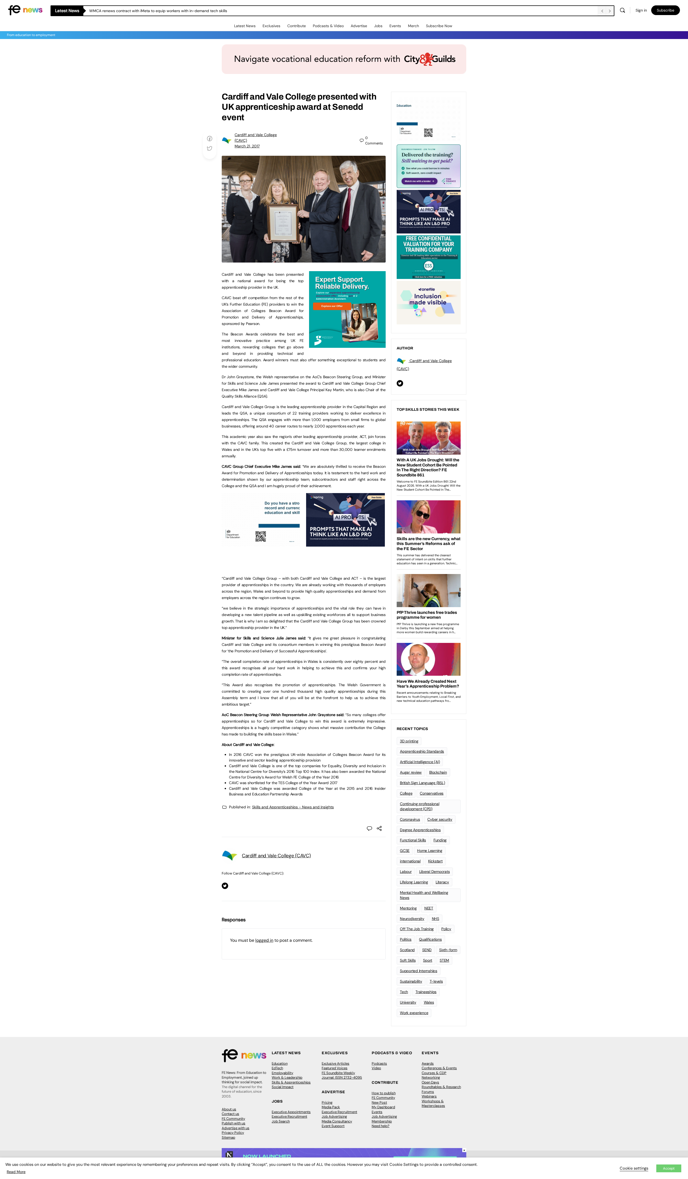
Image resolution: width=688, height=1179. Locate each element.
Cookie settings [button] (634, 1168)
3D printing (409, 741)
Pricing (327, 1102)
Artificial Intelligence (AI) (420, 761)
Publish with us (233, 1123)
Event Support (333, 1126)
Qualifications (430, 939)
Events (395, 25)
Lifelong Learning (414, 882)
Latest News (245, 25)
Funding (440, 840)
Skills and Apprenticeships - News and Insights (293, 807)
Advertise (359, 25)
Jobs (378, 25)
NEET (428, 908)
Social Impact (282, 1087)
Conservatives (431, 793)
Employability (282, 1073)
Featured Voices (334, 1068)
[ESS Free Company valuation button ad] (429, 256)
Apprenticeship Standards (422, 751)
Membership (382, 1121)
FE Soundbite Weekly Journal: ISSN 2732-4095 (342, 1075)
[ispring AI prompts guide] (345, 543)
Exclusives (271, 25)
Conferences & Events (439, 1068)
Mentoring (408, 908)
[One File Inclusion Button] (429, 302)
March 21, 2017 (247, 146)
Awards (428, 1063)
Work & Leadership (287, 1077)
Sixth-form (448, 949)
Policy (446, 928)
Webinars (429, 1096)
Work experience (414, 1012)
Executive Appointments (291, 1112)
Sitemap (228, 1137)
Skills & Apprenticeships (291, 1082)
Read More (16, 1171)
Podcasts (379, 1063)
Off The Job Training (417, 928)
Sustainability (411, 981)
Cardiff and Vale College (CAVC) (276, 855)
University (408, 1002)
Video (376, 1068)
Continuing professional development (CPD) (419, 806)
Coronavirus (410, 819)
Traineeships (425, 991)
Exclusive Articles (335, 1063)
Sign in (641, 10)
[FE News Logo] (25, 10)
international (410, 861)
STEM (444, 960)
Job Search (281, 1121)
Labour (406, 871)
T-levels (436, 981)
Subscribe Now (439, 25)
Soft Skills (407, 960)
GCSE (405, 850)
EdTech (277, 1068)
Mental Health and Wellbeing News (424, 895)
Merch (413, 25)
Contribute (296, 25)
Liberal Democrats (434, 871)
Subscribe (665, 10)
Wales (429, 1002)
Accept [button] (669, 1168)
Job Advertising (334, 1116)
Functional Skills (413, 840)
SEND (427, 949)
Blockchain (438, 772)
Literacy (442, 882)
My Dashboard (383, 1107)
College (406, 793)
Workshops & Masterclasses (433, 1103)
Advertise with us (235, 1128)
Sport (427, 960)
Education (280, 1063)
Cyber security (439, 819)
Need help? (380, 1126)
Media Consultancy (337, 1121)
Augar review (411, 772)
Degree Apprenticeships (420, 829)
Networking (431, 1077)
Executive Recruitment (289, 1116)
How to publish (384, 1093)
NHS (435, 918)
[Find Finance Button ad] (429, 165)
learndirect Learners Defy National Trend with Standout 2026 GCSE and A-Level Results (165, 10)
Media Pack (331, 1107)
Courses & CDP (434, 1073)
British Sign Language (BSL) (422, 782)
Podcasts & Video (328, 25)
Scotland (407, 949)
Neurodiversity (412, 918)
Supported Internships (418, 970)
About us (229, 1109)
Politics (405, 939)
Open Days (430, 1082)
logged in (264, 940)
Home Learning (429, 850)
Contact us (230, 1113)
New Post (379, 1102)
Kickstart (435, 861)
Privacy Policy (233, 1132)
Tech (404, 991)
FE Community (233, 1118)
